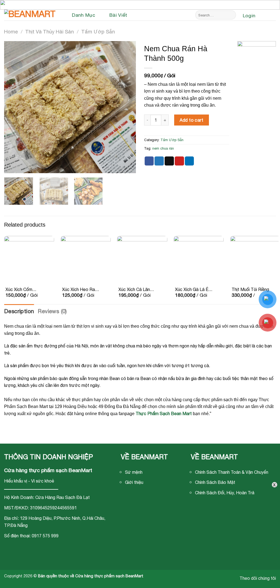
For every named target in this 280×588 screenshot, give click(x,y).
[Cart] (268, 15)
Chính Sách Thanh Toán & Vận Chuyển (231, 472)
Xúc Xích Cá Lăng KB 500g (135, 289)
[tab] (19, 311)
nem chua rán (163, 148)
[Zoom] (11, 166)
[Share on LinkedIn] (189, 161)
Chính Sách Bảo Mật (215, 482)
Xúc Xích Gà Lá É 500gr (191, 289)
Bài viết (118, 15)
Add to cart (191, 120)
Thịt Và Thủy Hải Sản (49, 31)
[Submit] (230, 15)
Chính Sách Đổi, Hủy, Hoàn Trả (224, 492)
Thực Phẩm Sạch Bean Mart (164, 413)
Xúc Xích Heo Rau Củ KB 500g (79, 289)
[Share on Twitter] (159, 161)
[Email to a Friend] (169, 161)
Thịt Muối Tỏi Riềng (250, 289)
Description (19, 311)
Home (11, 31)
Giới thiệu (134, 482)
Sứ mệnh (133, 472)
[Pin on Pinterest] (179, 161)
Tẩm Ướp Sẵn (98, 31)
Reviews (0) (52, 311)
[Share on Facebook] (149, 161)
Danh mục (83, 15)
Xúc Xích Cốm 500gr (18, 289)
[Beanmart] (31, 15)
